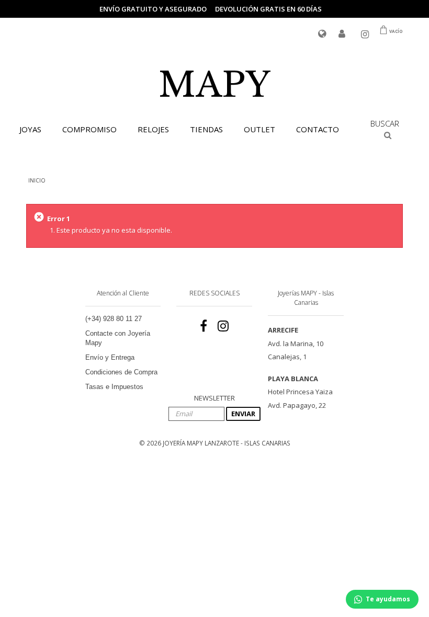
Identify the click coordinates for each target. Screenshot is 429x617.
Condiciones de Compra (121, 372)
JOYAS (30, 129)
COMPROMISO (89, 129)
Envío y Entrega (109, 357)
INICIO (37, 180)
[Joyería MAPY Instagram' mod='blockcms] (223, 326)
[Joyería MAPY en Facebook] (203, 326)
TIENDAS (206, 129)
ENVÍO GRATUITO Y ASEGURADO (153, 9)
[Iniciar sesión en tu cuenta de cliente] (342, 34)
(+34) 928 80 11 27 (113, 319)
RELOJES (153, 129)
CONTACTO (317, 129)
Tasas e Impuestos (114, 387)
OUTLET (259, 129)
